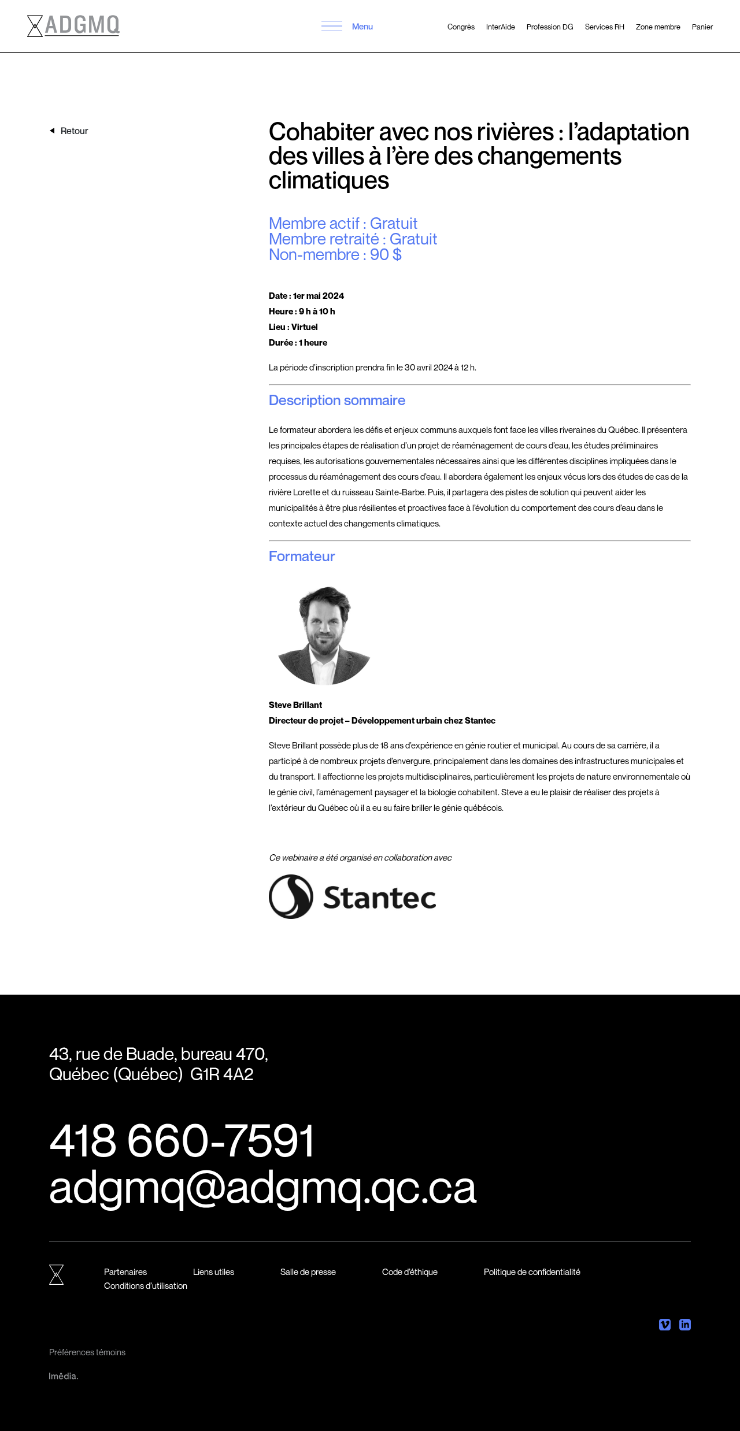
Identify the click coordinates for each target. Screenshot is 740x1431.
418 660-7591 (182, 1139)
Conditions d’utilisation (145, 1285)
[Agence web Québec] (63, 1375)
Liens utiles (213, 1271)
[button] (331, 26)
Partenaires (125, 1271)
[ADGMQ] (73, 26)
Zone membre (658, 26)
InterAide (500, 26)
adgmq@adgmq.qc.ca (263, 1185)
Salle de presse (308, 1271)
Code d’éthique (410, 1271)
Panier (702, 26)
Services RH (604, 26)
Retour (74, 130)
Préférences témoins (87, 1352)
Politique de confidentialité (532, 1271)
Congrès (461, 26)
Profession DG (550, 26)
